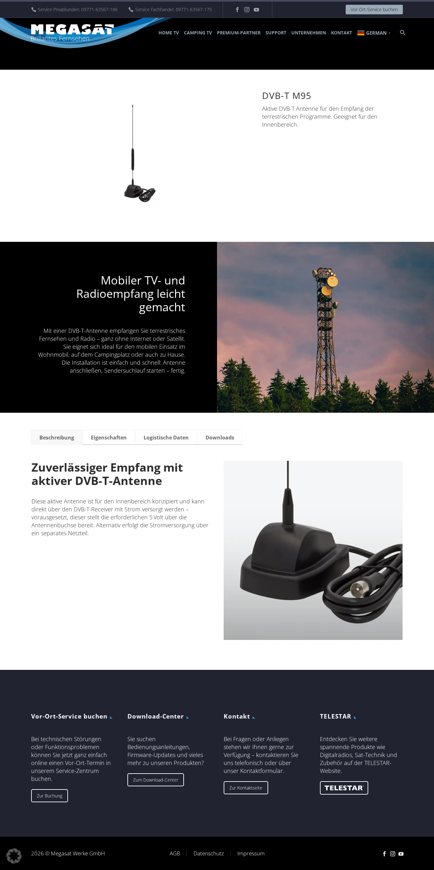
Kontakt (341, 33)
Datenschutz (208, 853)
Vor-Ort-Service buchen (374, 9)
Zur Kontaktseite (245, 788)
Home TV (169, 33)
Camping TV (198, 33)
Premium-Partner (239, 33)
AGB (175, 853)
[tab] (56, 437)
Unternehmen (308, 33)
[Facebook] (237, 9)
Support (276, 33)
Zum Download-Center (155, 780)
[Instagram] (247, 9)
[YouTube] (256, 9)
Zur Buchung (49, 796)
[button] (14, 856)
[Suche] (402, 33)
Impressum (251, 853)
